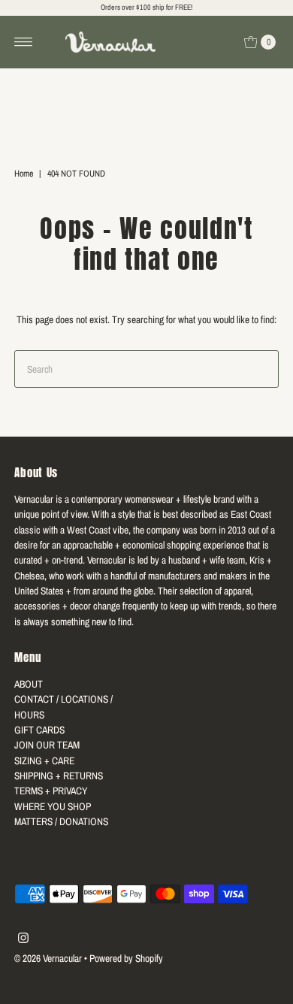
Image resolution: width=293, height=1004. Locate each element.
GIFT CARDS (39, 729)
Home (23, 174)
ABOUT (28, 684)
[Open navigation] (23, 42)
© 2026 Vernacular (48, 958)
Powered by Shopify (126, 958)
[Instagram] (23, 939)
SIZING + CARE (44, 760)
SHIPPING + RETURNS (58, 775)
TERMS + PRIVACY (50, 790)
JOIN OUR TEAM (47, 744)
